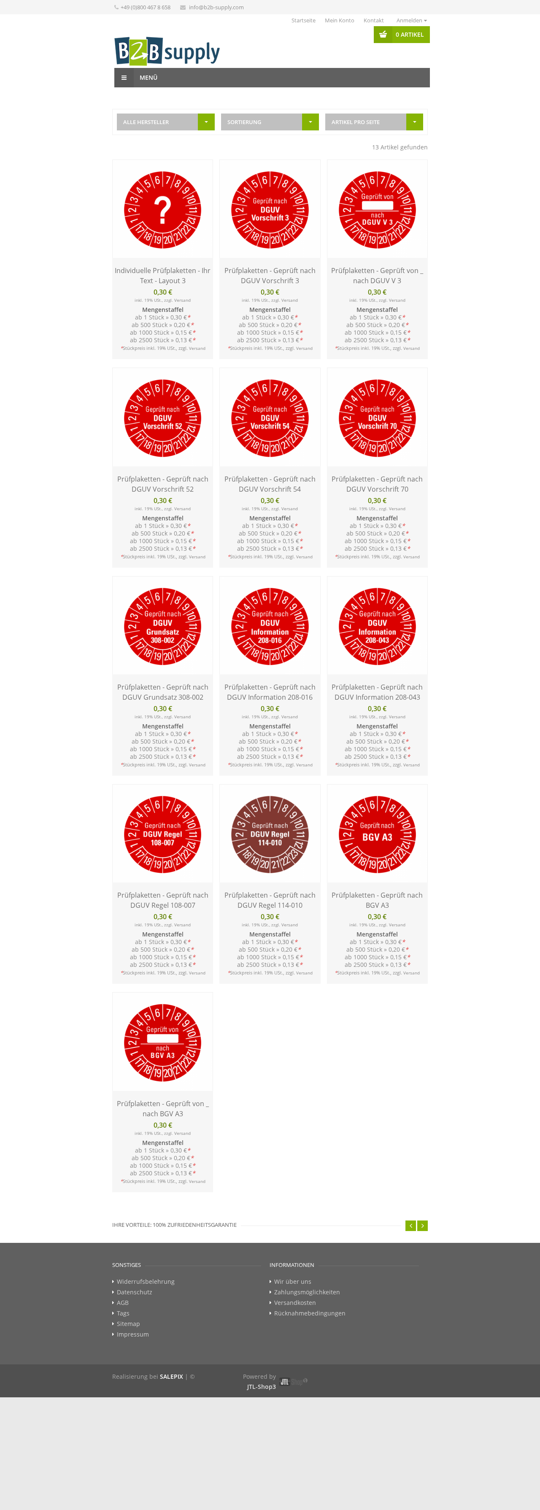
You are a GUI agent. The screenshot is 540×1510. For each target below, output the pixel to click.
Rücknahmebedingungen (310, 1313)
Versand (182, 300)
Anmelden (409, 20)
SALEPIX (171, 1376)
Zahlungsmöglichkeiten (307, 1292)
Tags (123, 1313)
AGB (123, 1303)
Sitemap (128, 1324)
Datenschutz (134, 1292)
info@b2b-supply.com (216, 7)
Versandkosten (295, 1303)
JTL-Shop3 (261, 1387)
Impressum (133, 1334)
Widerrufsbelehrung (146, 1281)
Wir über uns (292, 1281)
